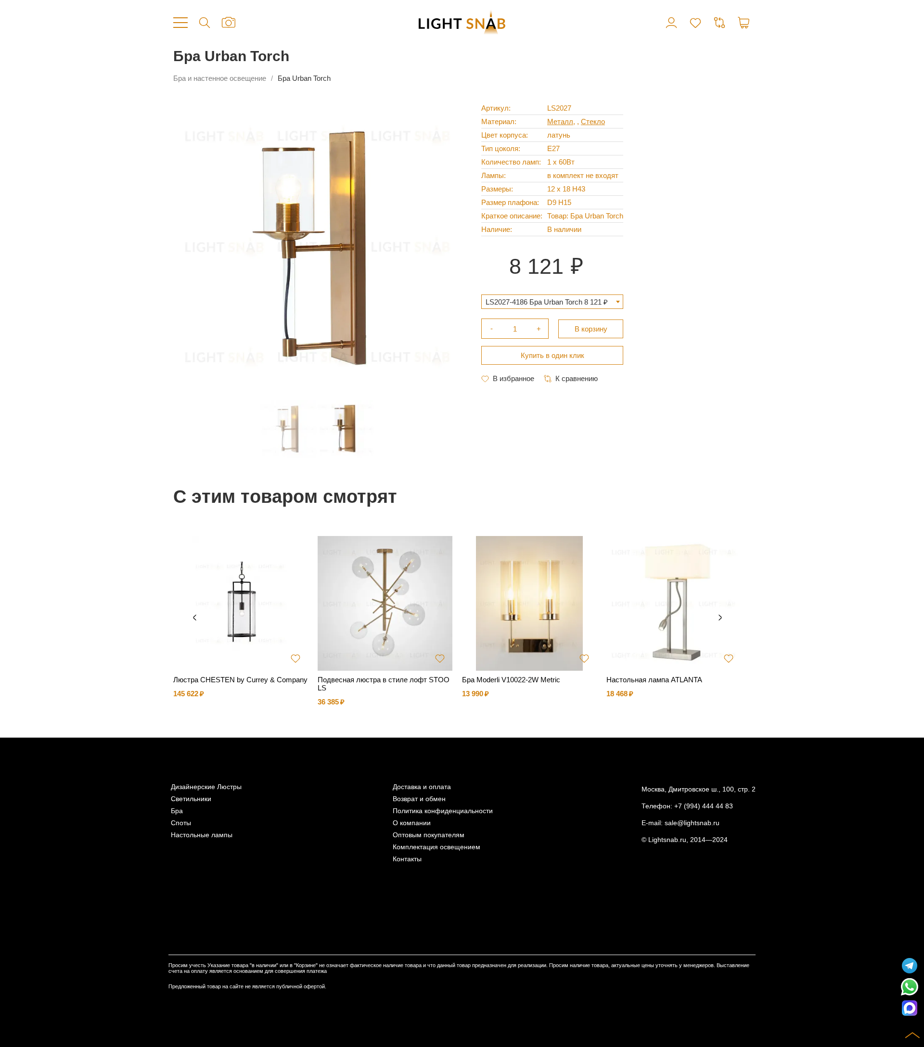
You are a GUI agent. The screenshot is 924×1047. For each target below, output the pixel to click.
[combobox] (552, 301)
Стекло (593, 121)
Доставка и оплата (422, 787)
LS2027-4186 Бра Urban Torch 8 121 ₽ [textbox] (547, 302)
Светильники (191, 799)
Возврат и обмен (419, 799)
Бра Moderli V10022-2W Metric (511, 680)
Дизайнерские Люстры (206, 787)
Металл (560, 121)
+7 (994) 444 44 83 (703, 806)
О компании (412, 823)
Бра (177, 811)
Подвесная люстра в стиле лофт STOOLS (383, 684)
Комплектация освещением (436, 847)
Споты (181, 823)
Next (720, 617)
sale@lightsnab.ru (692, 823)
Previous (194, 617)
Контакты (407, 859)
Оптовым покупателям (428, 835)
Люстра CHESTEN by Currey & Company (240, 680)
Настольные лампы (201, 835)
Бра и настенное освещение (219, 78)
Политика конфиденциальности (443, 811)
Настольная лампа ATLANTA (654, 680)
